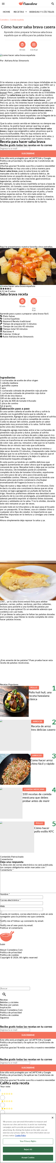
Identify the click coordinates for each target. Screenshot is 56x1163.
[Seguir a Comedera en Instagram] (10, 1020)
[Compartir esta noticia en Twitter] (17, 63)
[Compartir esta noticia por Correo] (24, 63)
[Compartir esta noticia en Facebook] (10, 63)
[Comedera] (28, 3)
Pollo (33, 688)
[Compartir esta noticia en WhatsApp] (3, 63)
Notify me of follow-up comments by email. (22, 921)
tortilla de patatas (36, 607)
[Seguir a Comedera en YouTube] (17, 1020)
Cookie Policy (20, 1136)
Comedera (4, 20)
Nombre (5, 894)
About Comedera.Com (11, 950)
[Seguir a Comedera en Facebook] (3, 1020)
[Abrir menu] (3, 4)
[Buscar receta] (53, 4)
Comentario (6, 870)
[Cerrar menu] (3, 983)
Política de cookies (9, 955)
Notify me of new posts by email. (16, 925)
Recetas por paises (9, 1005)
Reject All (28, 1150)
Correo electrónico (10, 900)
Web (2, 906)
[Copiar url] (6, 71)
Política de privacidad (11, 161)
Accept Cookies (28, 1158)
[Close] (52, 1118)
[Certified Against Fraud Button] (10, 960)
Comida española (17, 20)
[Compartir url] (3, 78)
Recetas (19, 12)
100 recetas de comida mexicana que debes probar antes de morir (37, 798)
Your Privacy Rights (28, 1141)
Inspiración (5, 1007)
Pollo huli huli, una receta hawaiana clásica (40, 696)
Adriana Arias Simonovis (17, 61)
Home (6, 12)
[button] (1, 289)
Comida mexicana (34, 789)
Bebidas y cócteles (41, 12)
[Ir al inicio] (28, 936)
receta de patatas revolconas (14, 663)
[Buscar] (4, 994)
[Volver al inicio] (25, 969)
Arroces (37, 722)
